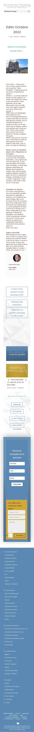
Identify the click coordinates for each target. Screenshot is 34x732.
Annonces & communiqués (12, 686)
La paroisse (25, 713)
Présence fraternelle (10, 612)
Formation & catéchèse (12, 717)
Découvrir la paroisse (11, 551)
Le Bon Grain (17, 418)
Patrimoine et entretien (11, 609)
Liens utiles (17, 425)
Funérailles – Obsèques (11, 673)
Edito (23, 37)
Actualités (20, 388)
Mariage (7, 667)
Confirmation (8, 660)
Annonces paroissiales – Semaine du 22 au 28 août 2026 (16, 382)
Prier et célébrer (10, 571)
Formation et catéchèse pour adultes (14, 638)
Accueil (17, 713)
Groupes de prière (9, 577)
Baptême (7, 654)
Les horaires (9, 699)
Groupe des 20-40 (9, 561)
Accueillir (7, 600)
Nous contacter (10, 696)
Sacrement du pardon (10, 664)
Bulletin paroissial (9, 689)
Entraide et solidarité (10, 616)
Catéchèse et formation (11, 606)
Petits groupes (8, 641)
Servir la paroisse (10, 590)
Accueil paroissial (9, 555)
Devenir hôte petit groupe (12, 593)
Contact (24, 718)
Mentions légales (8, 713)
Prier (6, 574)
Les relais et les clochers (11, 564)
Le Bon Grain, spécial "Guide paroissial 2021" (17, 292)
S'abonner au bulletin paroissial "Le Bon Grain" (17, 313)
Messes (7, 580)
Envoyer (19, 535)
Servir (21, 715)
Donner (7, 619)
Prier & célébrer (13, 715)
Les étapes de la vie (11, 651)
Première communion (11, 657)
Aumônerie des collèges (11, 635)
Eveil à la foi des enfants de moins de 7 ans (16, 628)
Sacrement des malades (11, 670)
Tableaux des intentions (17, 303)
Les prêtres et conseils (10, 558)
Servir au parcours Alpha (11, 596)
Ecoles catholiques (10, 568)
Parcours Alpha (9, 644)
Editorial (17, 404)
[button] (25, 380)
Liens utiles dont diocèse (11, 693)
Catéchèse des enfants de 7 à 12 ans (14, 632)
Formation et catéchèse (12, 625)
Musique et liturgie (10, 603)
